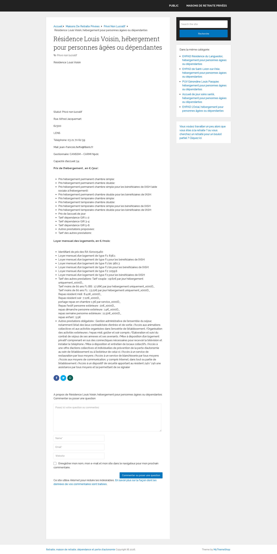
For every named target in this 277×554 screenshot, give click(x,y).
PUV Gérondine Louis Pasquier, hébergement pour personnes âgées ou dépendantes (204, 85)
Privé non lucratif (67, 55)
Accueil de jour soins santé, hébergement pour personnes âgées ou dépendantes (204, 98)
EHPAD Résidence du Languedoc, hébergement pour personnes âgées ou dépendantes (204, 60)
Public (173, 5)
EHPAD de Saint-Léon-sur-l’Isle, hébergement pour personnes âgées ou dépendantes (204, 72)
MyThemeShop (222, 549)
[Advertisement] (78, 88)
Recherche (203, 33)
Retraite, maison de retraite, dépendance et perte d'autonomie (80, 549)
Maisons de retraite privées (206, 5)
